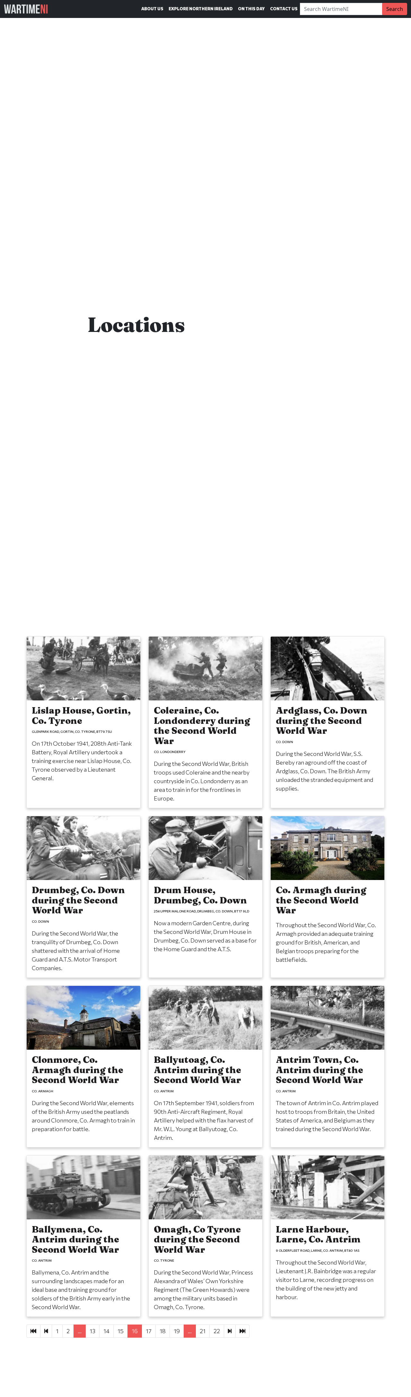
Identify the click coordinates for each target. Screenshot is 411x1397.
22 (217, 1330)
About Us (152, 8)
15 (121, 1330)
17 (149, 1330)
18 (163, 1330)
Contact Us (284, 8)
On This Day (251, 8)
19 (177, 1330)
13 (92, 1330)
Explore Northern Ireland (201, 8)
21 (203, 1330)
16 (135, 1330)
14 (106, 1330)
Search (394, 9)
